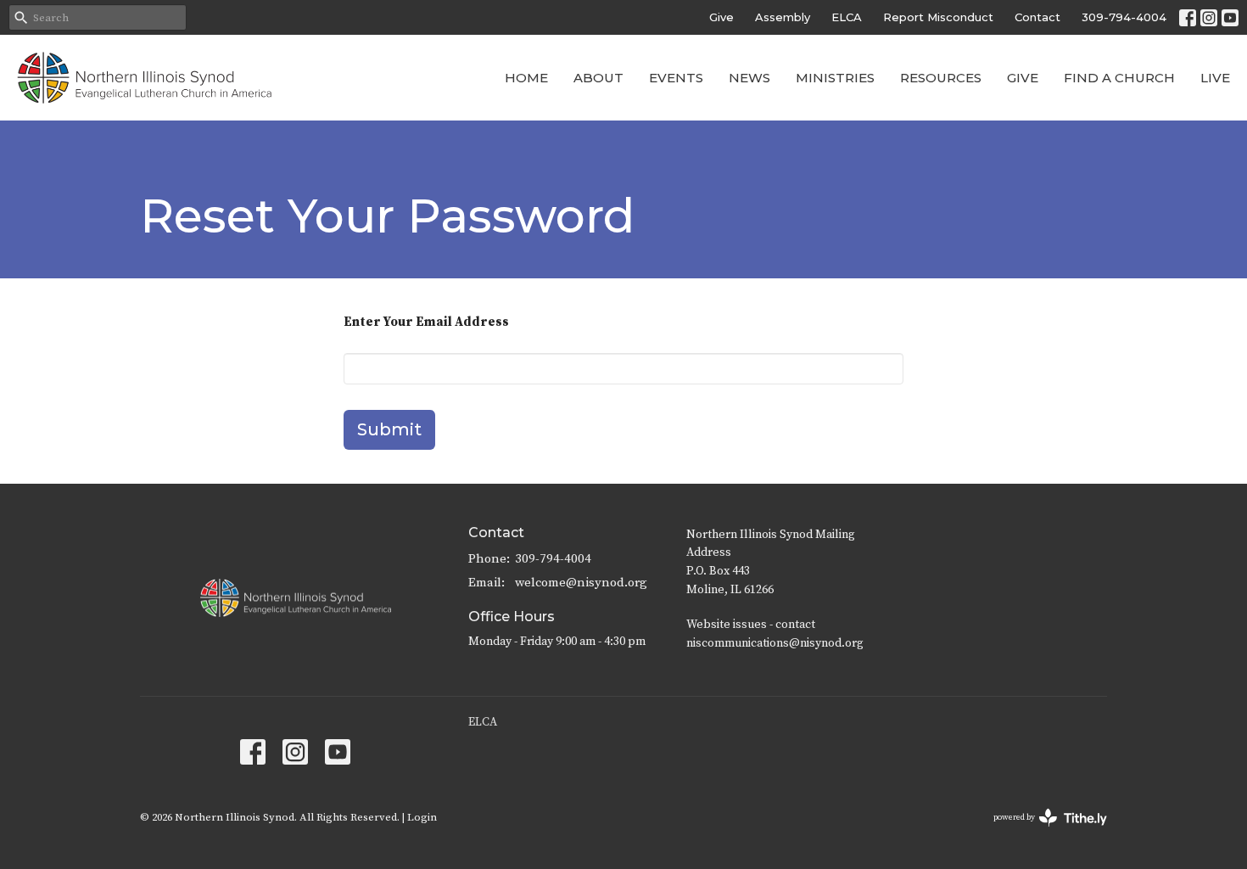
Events (676, 78)
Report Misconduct (938, 17)
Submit (389, 429)
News (749, 78)
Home (526, 78)
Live (1215, 78)
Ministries (835, 78)
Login (422, 817)
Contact (1037, 17)
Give (721, 17)
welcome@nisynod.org (581, 583)
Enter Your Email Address (426, 322)
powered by (1040, 832)
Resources (940, 78)
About (598, 78)
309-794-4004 (1124, 17)
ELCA (846, 17)
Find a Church (1119, 78)
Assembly (782, 17)
